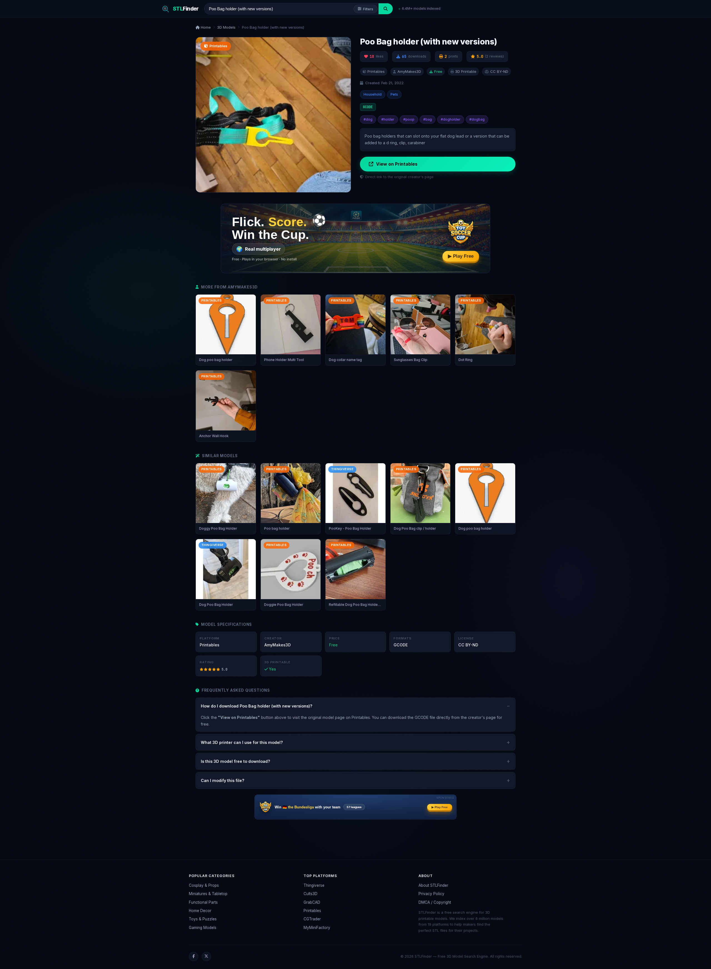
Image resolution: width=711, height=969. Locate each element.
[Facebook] (193, 956)
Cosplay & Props (204, 885)
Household (373, 94)
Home (205, 27)
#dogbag (477, 119)
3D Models (226, 27)
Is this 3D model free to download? (235, 761)
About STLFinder (433, 885)
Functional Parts (203, 902)
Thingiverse (314, 885)
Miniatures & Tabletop (208, 893)
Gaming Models (202, 927)
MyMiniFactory (317, 927)
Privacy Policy (431, 893)
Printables (312, 910)
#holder (387, 119)
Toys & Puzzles (203, 919)
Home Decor (200, 910)
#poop (408, 119)
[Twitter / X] (206, 956)
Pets (394, 94)
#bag (427, 119)
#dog (368, 119)
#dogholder (450, 119)
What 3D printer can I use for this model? (242, 742)
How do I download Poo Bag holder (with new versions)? (256, 706)
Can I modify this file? (222, 780)
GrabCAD (312, 902)
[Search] (386, 8)
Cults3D (310, 893)
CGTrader (312, 919)
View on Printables (396, 164)
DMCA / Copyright (435, 902)
